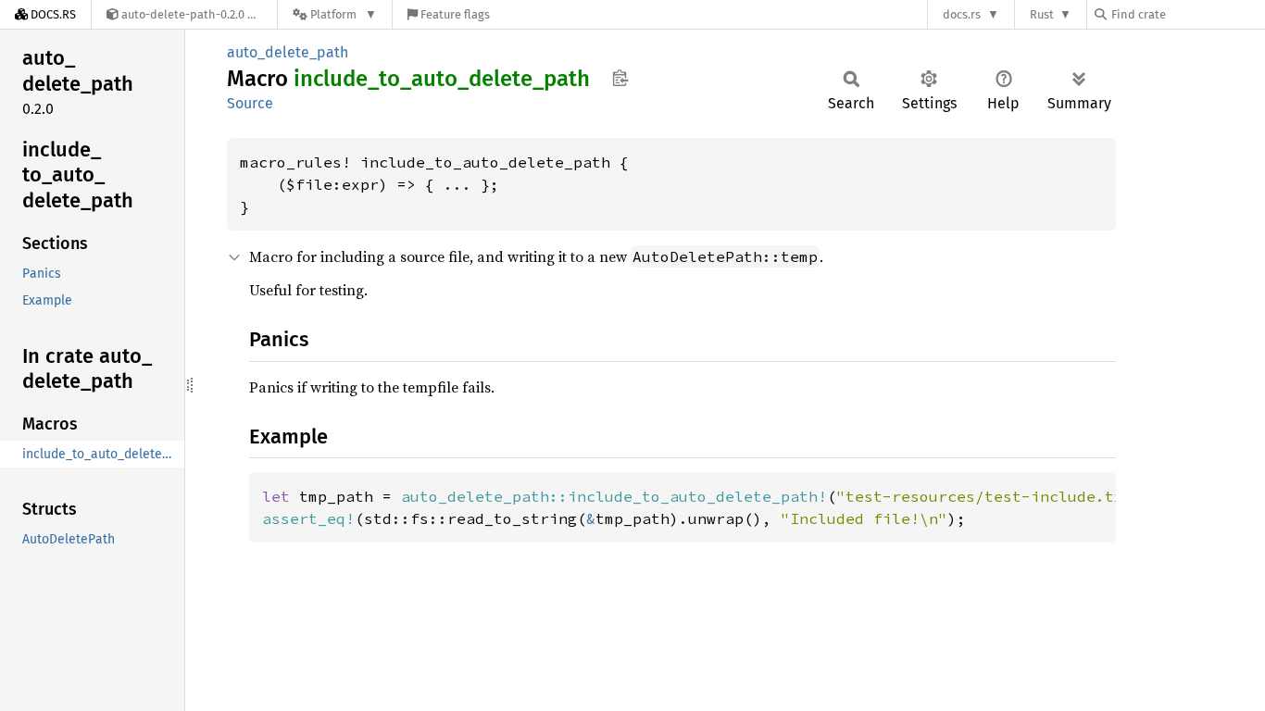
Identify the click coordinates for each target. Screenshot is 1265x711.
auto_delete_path (287, 52)
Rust (1042, 14)
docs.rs (962, 14)
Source (250, 103)
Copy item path (620, 78)
